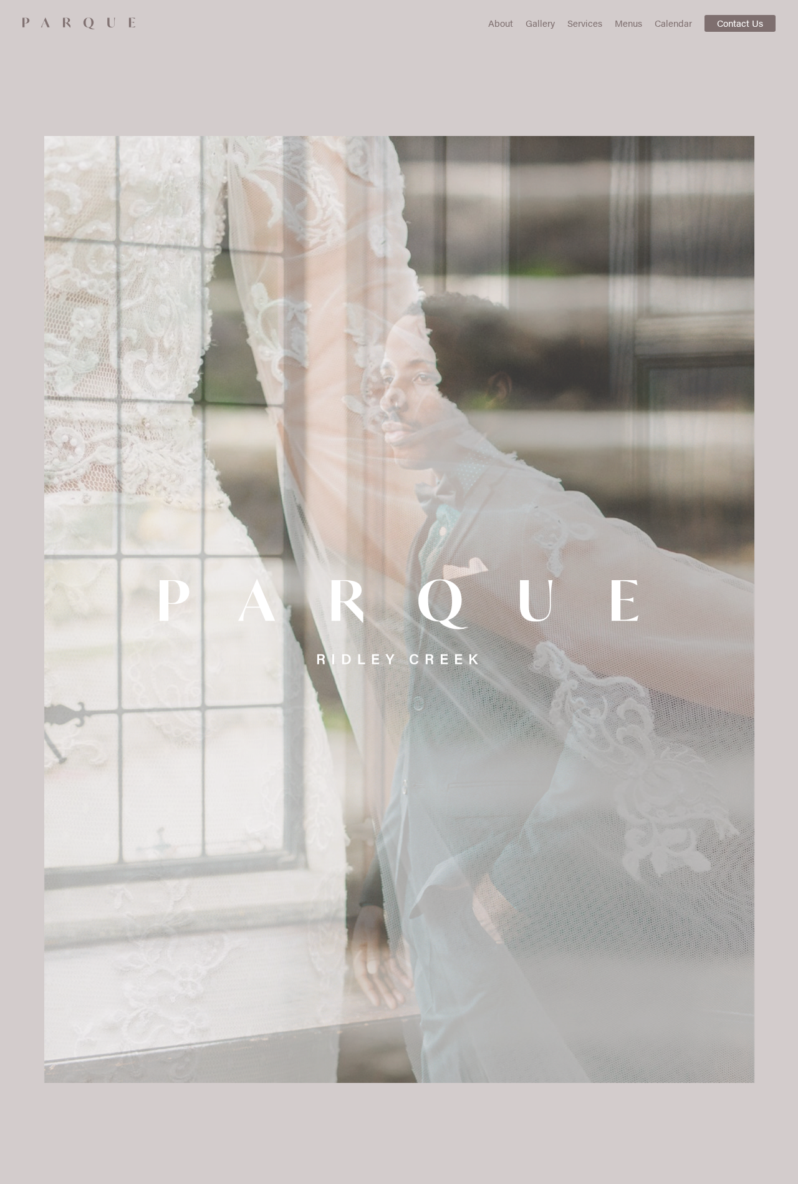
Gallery (540, 22)
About (500, 22)
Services (584, 22)
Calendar (673, 22)
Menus (628, 22)
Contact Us (740, 22)
